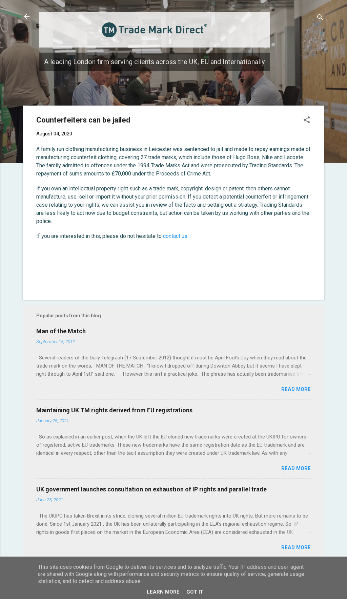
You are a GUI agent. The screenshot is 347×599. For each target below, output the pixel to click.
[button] (307, 121)
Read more (296, 389)
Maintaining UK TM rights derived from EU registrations (114, 410)
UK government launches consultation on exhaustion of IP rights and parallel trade (151, 489)
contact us (175, 236)
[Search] (320, 18)
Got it (194, 592)
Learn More (163, 592)
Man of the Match (61, 331)
